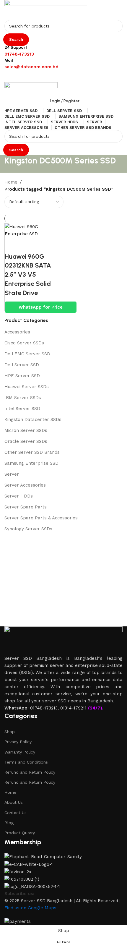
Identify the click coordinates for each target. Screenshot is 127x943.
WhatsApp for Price (41, 307)
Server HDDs (18, 496)
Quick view (12, 244)
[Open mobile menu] (63, 76)
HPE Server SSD (22, 375)
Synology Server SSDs (28, 529)
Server (11, 474)
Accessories (17, 332)
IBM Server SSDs (22, 397)
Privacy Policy (18, 741)
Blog (9, 822)
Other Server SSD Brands (32, 452)
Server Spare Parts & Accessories (41, 518)
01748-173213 (44, 708)
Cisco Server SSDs (24, 343)
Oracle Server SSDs (25, 441)
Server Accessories (25, 485)
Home (10, 792)
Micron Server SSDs (25, 430)
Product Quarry (19, 832)
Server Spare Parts (25, 507)
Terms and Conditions (26, 762)
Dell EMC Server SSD (27, 354)
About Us (13, 802)
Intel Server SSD (22, 408)
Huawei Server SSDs (26, 386)
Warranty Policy (19, 752)
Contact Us (15, 812)
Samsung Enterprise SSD (31, 463)
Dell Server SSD (21, 364)
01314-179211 (73, 708)
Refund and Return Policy (29, 772)
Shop (9, 731)
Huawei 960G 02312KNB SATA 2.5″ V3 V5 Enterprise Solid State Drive (28, 274)
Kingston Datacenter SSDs (32, 419)
